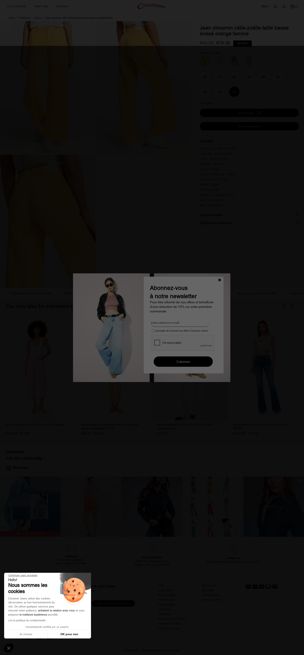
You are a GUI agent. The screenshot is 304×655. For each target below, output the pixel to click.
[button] (9, 648)
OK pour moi (69, 634)
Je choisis (25, 634)
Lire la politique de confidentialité (26, 620)
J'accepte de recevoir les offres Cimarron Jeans (181, 330)
